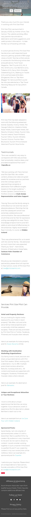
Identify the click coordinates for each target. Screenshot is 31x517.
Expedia (18, 455)
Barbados (10, 385)
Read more (17, 10)
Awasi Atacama (12, 344)
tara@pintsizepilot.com (11, 268)
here (24, 509)
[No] (29, 7)
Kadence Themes (23, 513)
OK (11, 10)
